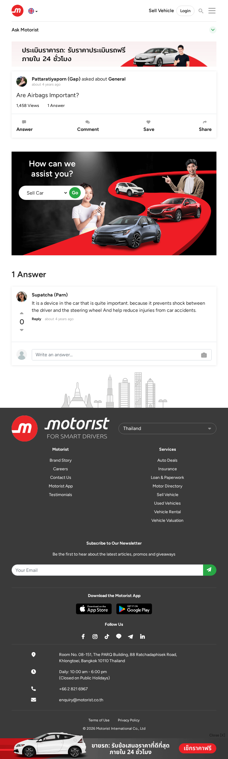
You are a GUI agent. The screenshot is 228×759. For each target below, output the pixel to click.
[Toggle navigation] (212, 29)
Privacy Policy (129, 720)
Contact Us (60, 477)
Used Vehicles (167, 503)
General (117, 79)
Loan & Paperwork (167, 477)
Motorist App (61, 486)
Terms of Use (99, 720)
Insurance (167, 468)
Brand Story (61, 460)
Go (75, 192)
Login (185, 10)
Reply (36, 319)
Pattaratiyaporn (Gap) (56, 79)
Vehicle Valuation (167, 520)
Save (148, 129)
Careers (60, 468)
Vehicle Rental (167, 511)
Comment (88, 129)
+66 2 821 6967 (73, 688)
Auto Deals (167, 460)
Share (205, 129)
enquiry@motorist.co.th (81, 699)
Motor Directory (167, 486)
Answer (24, 129)
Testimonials (60, 494)
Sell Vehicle (161, 10)
